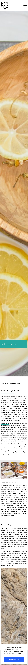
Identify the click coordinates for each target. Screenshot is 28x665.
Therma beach (5, 540)
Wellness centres (15, 383)
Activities (7, 383)
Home (2, 383)
